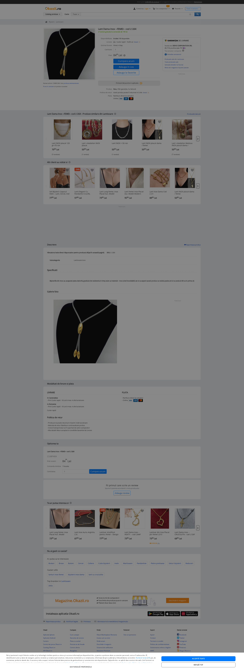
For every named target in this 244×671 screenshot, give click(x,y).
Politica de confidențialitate (143, 663)
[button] (81, 665)
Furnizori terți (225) (143, 658)
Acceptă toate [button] (198, 659)
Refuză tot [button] (198, 665)
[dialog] (122, 662)
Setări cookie (127, 663)
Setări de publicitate (74, 663)
